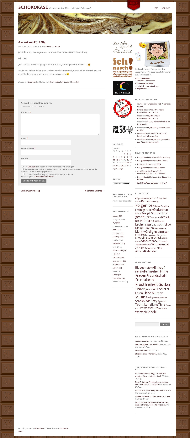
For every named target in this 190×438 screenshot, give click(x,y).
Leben (148, 224)
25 (114, 166)
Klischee (160, 221)
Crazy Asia (161, 198)
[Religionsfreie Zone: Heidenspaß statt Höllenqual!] (123, 120)
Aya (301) (116, 223)
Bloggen (140, 267)
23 (128, 163)
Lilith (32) (116, 254)
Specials (138, 241)
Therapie (164, 241)
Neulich (159, 231)
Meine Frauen (144, 228)
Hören (140, 289)
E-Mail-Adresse (28, 148)
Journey (140, 104)
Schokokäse (33, 7)
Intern (148, 220)
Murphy (157, 293)
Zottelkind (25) (118, 264)
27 (119, 166)
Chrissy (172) (118, 233)
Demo (145, 201)
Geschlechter (159, 213)
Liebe (147, 293)
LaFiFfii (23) (117, 268)
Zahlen (140, 248)
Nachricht (26, 112)
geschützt (143, 217)
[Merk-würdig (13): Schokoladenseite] (122, 56)
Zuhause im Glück (153, 248)
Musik (140, 297)
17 (131, 160)
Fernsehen (152, 271)
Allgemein (140, 198)
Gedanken (32, 82)
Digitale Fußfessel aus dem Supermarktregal (152, 396)
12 (117, 160)
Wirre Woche (145, 245)
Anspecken (150, 198)
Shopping (141, 237)
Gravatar (31, 167)
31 (131, 166)
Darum (138, 202)
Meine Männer (160, 228)
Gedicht (138, 213)
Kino (153, 289)
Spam (164, 238)
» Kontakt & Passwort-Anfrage (147, 86)
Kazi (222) (117, 230)
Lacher (140, 224)
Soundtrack (154, 237)
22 (125, 163)
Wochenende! (160, 244)
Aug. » (121, 169)
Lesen (139, 293)
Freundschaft (156, 276)
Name (24, 138)
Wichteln (162, 308)
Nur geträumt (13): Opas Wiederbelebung (153, 157)
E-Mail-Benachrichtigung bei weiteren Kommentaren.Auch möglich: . (47, 175)
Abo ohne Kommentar (44, 176)
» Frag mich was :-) (142, 88)
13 (119, 160)
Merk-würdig (144, 231)
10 (131, 157)
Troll (136, 308)
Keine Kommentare (52, 46)
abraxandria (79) (119, 251)
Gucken (67, 82)
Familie (139, 271)
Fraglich (165, 206)
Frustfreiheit (58, 82)
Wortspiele (142, 312)
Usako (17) (117, 275)
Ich (163, 217)
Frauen (140, 275)
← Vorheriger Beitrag (29, 191)
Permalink (75, 82)
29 (125, 166)
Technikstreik (144, 304)
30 (128, 166)
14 (122, 160)
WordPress (39, 428)
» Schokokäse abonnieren (145, 81)
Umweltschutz (148, 308)
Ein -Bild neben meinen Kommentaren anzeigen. (49, 167)
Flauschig (153, 201)
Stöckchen (148, 241)
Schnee (163, 297)
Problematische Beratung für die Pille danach (153, 390)
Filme (51, 82)
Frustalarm (144, 280)
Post (148, 297)
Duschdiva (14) (119, 278)
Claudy (140, 116)
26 (117, 166)
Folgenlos (144, 205)
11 (114, 160)
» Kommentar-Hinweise (144, 83)
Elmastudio (64, 428)
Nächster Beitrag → (95, 191)
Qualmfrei (155, 298)
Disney (150, 267)
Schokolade (142, 301)
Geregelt (146, 213)
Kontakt (166, 8)
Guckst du (156, 217)
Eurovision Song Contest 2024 (149, 164)
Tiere (161, 304)
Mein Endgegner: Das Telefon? (147, 344)
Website (24, 158)
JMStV (148, 289)
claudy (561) (118, 216)
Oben (20, 431)
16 (128, 160)
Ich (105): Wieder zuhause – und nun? (152, 183)
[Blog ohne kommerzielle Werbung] (123, 133)
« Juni (115, 169)
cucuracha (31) (118, 258)
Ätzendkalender (146, 251)
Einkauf (159, 267)
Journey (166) (118, 237)
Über (156, 8)
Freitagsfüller (144, 209)
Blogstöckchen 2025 (143, 350)
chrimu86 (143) (119, 244)
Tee (156, 304)
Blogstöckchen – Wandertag (146, 354)
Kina (155, 221)
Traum (168, 305)
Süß (157, 241)
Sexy (154, 301)
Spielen (162, 301)
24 (131, 163)
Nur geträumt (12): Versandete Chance (152, 161)
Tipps (137, 245)
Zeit (153, 312)
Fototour (157, 206)
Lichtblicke (165, 224)
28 (122, 166)
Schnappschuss (150, 235)
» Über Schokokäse (142, 78)
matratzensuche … (142, 341)
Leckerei (155, 225)
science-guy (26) (119, 261)
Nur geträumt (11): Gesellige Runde (151, 168)
